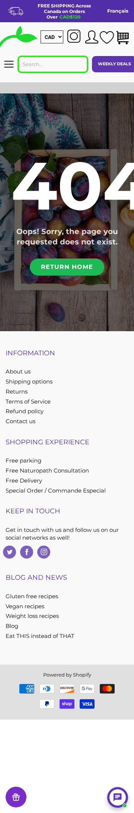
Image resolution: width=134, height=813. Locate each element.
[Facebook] (26, 552)
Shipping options (29, 381)
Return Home (67, 266)
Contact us (20, 421)
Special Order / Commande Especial (56, 490)
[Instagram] (43, 552)
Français (117, 11)
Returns (17, 391)
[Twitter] (9, 552)
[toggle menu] (8, 64)
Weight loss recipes (32, 616)
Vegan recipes (25, 606)
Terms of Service (28, 401)
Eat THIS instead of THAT (40, 636)
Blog (12, 626)
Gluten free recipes (32, 596)
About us (18, 371)
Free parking (23, 460)
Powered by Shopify (67, 675)
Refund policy (25, 411)
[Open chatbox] (117, 797)
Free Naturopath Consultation (47, 470)
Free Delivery (24, 480)
